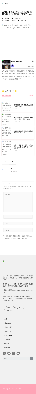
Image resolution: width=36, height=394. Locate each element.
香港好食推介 (8, 327)
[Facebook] (13, 353)
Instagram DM (6, 298)
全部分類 (31, 95)
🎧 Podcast (13, 20)
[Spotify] (9, 353)
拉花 (25, 20)
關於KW (6, 343)
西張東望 (7, 20)
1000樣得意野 (8, 335)
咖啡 (22, 20)
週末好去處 (7, 331)
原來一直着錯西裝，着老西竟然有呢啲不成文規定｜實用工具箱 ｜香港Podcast (23, 147)
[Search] (31, 358)
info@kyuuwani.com (21, 298)
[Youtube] (18, 353)
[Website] (18, 230)
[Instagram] (4, 353)
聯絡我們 (7, 348)
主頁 (5, 319)
